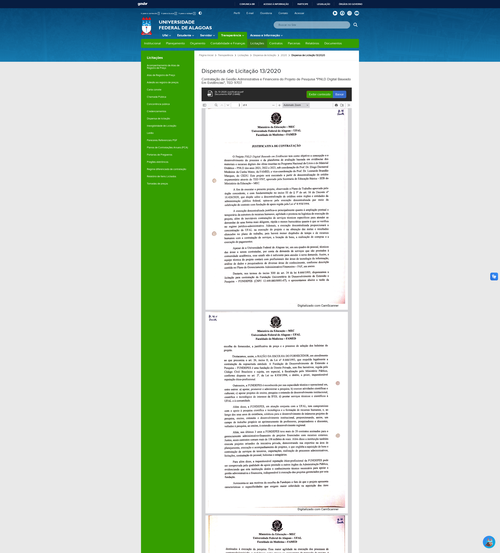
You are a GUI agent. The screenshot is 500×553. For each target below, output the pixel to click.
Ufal (165, 35)
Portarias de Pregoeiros (159, 154)
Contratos (276, 43)
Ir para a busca (168, 13)
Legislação (323, 4)
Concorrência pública (158, 104)
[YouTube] (356, 13)
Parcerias (294, 43)
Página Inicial (206, 55)
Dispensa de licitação (158, 118)
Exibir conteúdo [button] (319, 94)
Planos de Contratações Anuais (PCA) (167, 147)
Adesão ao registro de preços (163, 82)
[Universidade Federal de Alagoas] (147, 28)
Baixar (339, 94)
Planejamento (175, 43)
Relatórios (312, 43)
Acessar (299, 13)
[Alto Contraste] (199, 13)
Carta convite (154, 89)
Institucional (152, 43)
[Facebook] (342, 13)
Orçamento (197, 43)
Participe (302, 4)
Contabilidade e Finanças (228, 43)
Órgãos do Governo (350, 4)
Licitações (257, 43)
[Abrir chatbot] (489, 542)
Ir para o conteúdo (150, 13)
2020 (284, 55)
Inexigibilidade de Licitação (161, 125)
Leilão (150, 133)
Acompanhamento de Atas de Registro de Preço (163, 67)
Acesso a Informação (265, 35)
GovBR (142, 4)
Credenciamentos (156, 111)
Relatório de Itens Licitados (161, 176)
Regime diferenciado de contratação (166, 169)
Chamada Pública (156, 96)
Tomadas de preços (157, 183)
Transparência (231, 35)
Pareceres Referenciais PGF (162, 140)
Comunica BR (247, 4)
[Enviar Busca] (355, 25)
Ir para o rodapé (187, 13)
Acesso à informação (276, 4)
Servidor (206, 35)
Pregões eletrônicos (157, 162)
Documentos (333, 43)
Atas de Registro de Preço (161, 75)
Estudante (184, 35)
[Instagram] (349, 13)
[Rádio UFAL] (335, 13)
